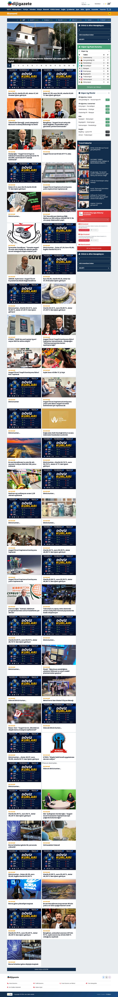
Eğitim (88, 9)
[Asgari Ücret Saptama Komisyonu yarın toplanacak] (24, 565)
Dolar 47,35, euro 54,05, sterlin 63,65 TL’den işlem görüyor (58, 94)
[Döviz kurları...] (24, 419)
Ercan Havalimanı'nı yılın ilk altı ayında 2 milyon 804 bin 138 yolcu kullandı (22, 464)
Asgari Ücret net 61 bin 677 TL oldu (57, 154)
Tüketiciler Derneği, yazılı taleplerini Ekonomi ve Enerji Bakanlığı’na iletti (23, 123)
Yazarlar (103, 9)
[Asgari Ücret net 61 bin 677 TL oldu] (59, 140)
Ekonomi (46, 9)
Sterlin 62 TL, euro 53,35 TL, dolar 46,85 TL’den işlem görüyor (56, 551)
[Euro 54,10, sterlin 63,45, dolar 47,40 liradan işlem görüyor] (24, 79)
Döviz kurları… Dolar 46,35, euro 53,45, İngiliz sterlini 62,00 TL (21, 875)
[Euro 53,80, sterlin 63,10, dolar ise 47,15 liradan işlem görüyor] (59, 264)
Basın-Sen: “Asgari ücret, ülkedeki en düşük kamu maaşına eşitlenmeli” (23, 729)
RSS (10, 994)
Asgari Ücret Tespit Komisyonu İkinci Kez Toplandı (23, 373)
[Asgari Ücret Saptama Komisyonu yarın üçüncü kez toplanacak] (59, 173)
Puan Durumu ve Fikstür (68, 983)
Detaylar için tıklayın (94, 87)
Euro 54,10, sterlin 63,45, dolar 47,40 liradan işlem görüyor (23, 94)
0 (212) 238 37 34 (85, 240)
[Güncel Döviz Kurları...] (24, 686)
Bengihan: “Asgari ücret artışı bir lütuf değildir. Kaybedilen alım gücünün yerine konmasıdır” (56, 124)
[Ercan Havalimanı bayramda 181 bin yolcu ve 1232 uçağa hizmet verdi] (59, 889)
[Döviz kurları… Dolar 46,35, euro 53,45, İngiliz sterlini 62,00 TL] (24, 860)
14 (69, 65)
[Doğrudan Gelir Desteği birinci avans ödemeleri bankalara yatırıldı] (59, 419)
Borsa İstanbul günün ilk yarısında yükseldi (22, 846)
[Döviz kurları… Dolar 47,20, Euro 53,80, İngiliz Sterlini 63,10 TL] (59, 233)
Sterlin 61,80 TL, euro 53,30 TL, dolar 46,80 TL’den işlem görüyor (57, 580)
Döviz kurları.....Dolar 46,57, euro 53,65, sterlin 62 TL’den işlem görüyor (23, 758)
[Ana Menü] (110, 9)
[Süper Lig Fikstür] (109, 93)
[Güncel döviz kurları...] (59, 763)
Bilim (82, 9)
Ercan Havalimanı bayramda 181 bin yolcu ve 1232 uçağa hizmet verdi (58, 905)
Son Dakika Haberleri (15, 987)
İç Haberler (71, 9)
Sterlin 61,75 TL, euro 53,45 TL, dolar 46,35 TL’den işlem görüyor (23, 934)
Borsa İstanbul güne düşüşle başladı (23, 964)
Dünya (39, 9)
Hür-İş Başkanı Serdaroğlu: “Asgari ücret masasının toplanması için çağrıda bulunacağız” (57, 816)
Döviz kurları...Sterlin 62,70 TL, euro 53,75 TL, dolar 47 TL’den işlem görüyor (57, 464)
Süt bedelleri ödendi (51, 845)
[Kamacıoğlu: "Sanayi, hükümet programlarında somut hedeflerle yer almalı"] (24, 594)
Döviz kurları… (14, 216)
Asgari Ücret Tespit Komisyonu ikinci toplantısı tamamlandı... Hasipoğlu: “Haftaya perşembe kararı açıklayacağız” (58, 342)
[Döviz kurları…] (24, 202)
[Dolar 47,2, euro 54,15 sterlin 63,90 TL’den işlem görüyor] (24, 173)
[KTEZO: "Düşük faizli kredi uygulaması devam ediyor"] (59, 743)
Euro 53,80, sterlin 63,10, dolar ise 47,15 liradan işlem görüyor (56, 280)
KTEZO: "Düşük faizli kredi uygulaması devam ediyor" (58, 758)
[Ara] (108, 9)
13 (64, 65)
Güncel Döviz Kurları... (17, 700)
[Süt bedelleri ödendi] (59, 831)
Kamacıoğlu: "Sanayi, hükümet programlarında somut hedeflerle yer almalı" (23, 611)
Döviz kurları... (14, 433)
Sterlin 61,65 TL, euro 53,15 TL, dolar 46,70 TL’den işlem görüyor (22, 641)
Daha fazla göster (41, 969)
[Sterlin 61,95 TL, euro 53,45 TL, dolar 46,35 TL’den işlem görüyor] (59, 860)
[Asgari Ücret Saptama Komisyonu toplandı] (24, 536)
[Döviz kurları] (24, 387)
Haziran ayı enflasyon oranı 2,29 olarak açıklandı (21, 494)
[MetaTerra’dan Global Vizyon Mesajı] (59, 686)
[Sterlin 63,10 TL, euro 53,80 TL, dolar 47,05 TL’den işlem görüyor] (59, 294)
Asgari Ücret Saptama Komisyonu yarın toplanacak (22, 580)
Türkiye (25, 9)
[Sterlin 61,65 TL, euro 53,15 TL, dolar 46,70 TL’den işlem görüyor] (24, 626)
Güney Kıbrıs (16, 9)
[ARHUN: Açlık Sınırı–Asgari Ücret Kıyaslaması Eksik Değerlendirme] (24, 264)
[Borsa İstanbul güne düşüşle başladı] (24, 950)
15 (73, 65)
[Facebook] (103, 977)
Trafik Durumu (39, 983)
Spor (77, 9)
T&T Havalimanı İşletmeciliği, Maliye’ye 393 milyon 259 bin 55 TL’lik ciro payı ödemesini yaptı (58, 218)
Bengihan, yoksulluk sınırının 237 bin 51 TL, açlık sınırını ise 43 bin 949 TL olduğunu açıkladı (58, 935)
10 (50, 65)
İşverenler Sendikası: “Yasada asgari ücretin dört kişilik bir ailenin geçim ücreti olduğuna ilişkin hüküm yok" (23, 249)
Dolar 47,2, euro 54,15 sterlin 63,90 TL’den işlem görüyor (22, 188)
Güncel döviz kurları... (52, 768)
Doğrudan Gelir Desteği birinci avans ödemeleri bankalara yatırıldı (58, 434)
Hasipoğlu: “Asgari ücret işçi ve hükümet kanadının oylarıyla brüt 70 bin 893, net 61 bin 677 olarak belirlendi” (23, 157)
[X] (106, 977)
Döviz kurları (13, 402)
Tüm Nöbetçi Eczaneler (94, 248)
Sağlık (63, 9)
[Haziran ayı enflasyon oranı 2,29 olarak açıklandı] (24, 479)
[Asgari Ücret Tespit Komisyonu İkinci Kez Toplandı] (24, 358)
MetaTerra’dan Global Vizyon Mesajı (58, 700)
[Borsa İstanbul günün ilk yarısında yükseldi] (24, 831)
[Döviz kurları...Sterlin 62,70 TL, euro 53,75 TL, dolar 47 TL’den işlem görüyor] (59, 448)
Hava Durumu (13, 983)
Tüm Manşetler (92, 983)
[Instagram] (109, 977)
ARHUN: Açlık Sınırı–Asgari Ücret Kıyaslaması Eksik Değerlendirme (22, 280)
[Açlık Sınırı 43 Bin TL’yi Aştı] (59, 358)
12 (60, 65)
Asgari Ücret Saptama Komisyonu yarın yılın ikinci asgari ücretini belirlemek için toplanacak (57, 404)
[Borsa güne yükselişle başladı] (24, 889)
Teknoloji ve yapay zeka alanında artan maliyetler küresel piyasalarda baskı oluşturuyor (58, 611)
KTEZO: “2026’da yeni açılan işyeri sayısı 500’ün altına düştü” (22, 340)
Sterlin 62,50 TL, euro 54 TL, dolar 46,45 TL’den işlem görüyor (21, 815)
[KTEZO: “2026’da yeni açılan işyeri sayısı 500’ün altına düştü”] (24, 325)
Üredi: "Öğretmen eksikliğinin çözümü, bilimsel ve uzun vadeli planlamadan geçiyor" (56, 671)
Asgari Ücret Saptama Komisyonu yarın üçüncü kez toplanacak (57, 188)
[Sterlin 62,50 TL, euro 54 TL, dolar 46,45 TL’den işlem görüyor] (24, 799)
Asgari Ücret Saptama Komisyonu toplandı (22, 551)
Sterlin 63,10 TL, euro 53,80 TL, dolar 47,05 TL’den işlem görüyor (57, 309)
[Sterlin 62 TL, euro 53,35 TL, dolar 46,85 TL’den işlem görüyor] (59, 536)
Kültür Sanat (55, 9)
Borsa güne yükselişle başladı (20, 904)
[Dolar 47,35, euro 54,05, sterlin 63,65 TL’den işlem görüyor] (59, 79)
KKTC (9, 9)
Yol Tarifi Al (94, 230)
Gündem (33, 9)
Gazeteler (94, 9)
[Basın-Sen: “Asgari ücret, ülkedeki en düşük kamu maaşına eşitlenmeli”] (24, 714)
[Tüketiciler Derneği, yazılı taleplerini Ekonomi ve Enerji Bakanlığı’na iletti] (24, 108)
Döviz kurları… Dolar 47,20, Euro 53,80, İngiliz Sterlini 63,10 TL (58, 248)
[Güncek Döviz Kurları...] (59, 714)
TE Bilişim (108, 994)
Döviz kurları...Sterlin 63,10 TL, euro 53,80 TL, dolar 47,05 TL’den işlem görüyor (22, 310)
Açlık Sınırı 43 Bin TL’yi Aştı (54, 372)
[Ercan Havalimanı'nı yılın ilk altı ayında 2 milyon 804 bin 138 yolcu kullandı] (24, 448)
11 (55, 65)
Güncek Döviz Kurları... (52, 728)
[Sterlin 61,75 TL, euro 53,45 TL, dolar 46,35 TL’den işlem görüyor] (24, 919)
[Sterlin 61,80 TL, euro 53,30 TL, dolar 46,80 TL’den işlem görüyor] (59, 565)
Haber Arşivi (38, 987)
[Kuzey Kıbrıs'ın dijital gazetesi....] (19, 3)
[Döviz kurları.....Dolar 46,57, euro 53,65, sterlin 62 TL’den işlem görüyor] (24, 743)
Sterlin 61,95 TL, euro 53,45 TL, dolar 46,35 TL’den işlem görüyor (57, 875)
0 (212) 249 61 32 (85, 230)
